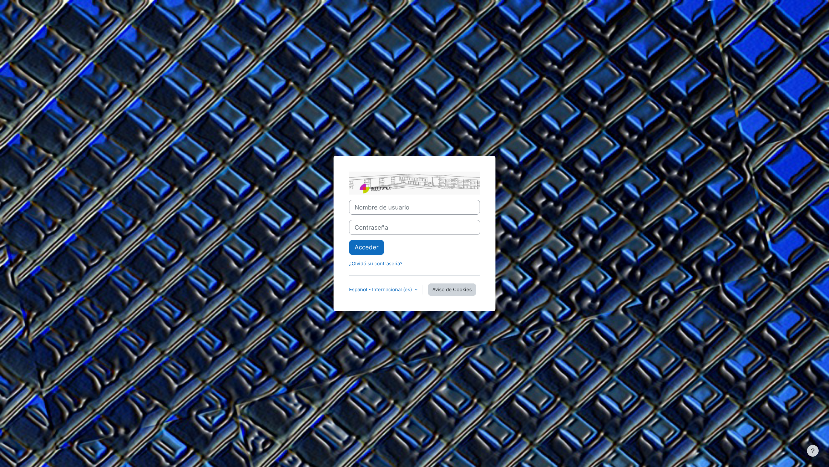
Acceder (367, 247)
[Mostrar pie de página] (813, 451)
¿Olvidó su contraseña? (376, 263)
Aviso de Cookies (452, 289)
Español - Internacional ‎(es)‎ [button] (381, 289)
